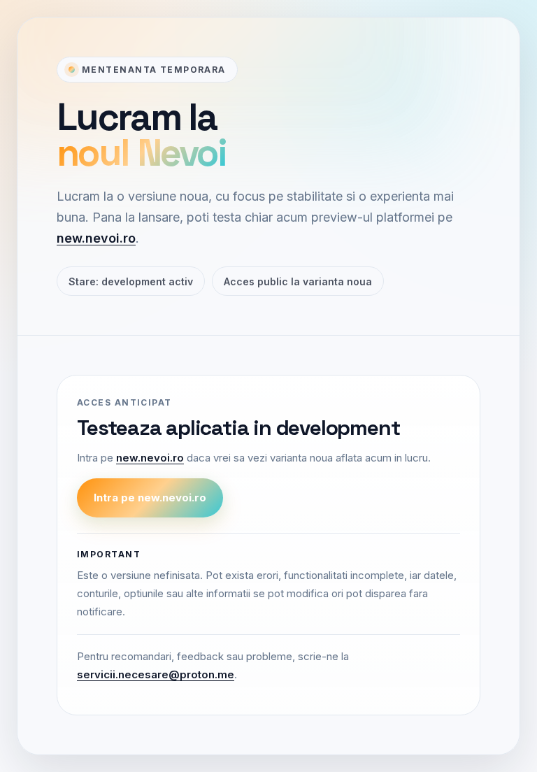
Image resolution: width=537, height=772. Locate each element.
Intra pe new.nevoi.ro (150, 497)
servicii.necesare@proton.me (155, 674)
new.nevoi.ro (96, 238)
